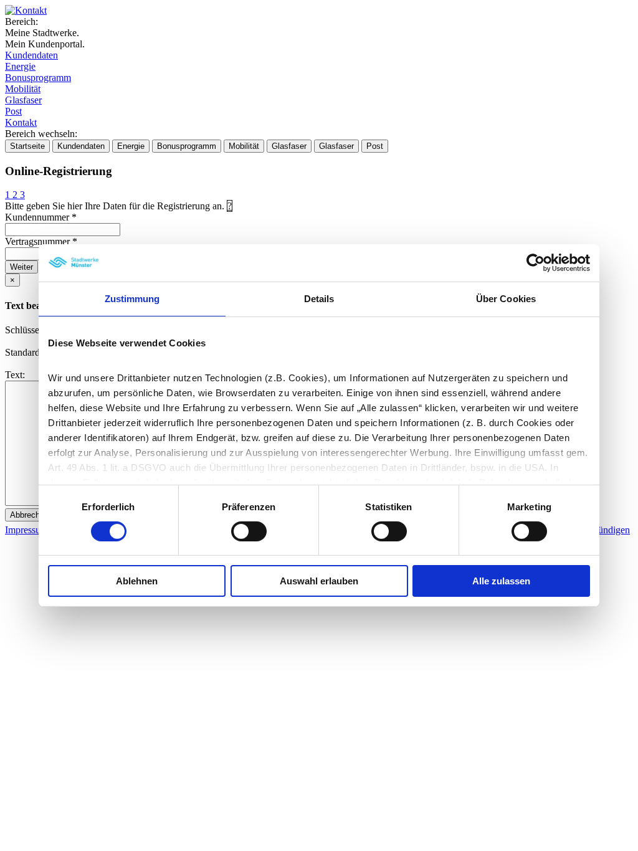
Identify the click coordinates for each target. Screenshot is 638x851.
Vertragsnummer (41, 241)
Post (13, 111)
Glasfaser (23, 100)
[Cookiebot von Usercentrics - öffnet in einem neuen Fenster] (535, 263)
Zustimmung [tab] (132, 298)
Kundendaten (31, 55)
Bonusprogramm (38, 77)
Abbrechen (29, 515)
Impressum (26, 530)
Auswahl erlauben (319, 581)
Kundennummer (41, 217)
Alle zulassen (501, 581)
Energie (20, 66)
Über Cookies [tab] (506, 298)
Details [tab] (319, 298)
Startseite (27, 146)
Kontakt (21, 122)
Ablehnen (137, 581)
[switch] (249, 531)
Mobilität (22, 88)
